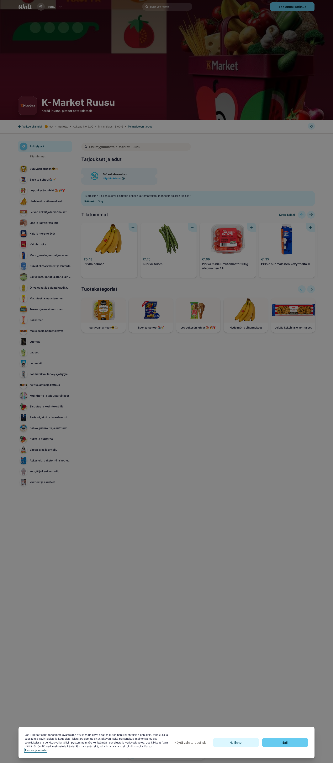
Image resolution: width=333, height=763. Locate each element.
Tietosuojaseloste (35, 750)
